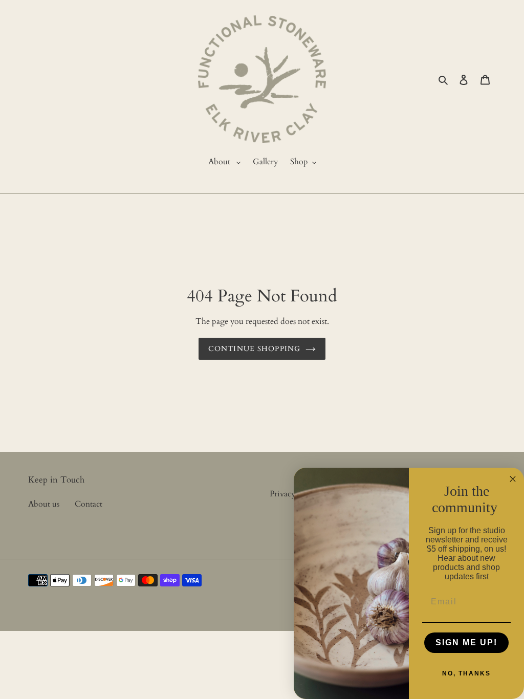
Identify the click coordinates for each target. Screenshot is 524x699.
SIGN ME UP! (466, 642)
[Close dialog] (513, 479)
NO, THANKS (466, 673)
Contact (88, 504)
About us (43, 504)
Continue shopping (254, 349)
